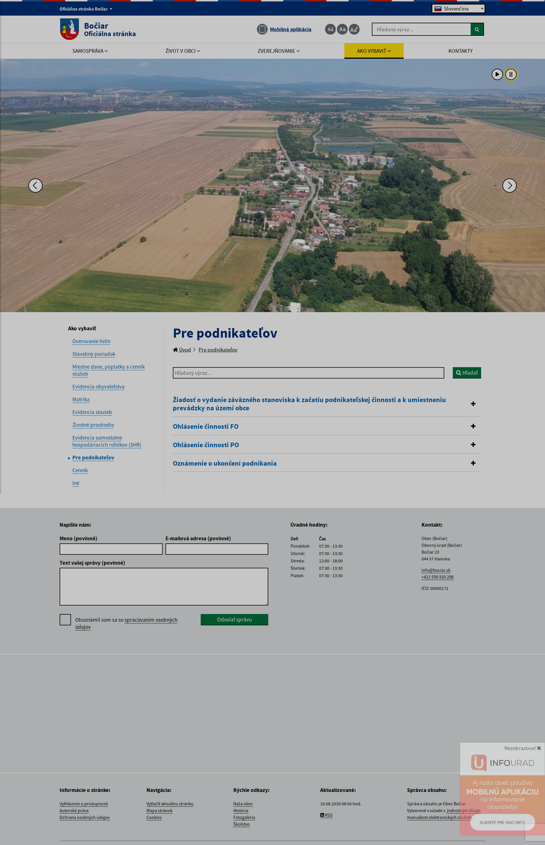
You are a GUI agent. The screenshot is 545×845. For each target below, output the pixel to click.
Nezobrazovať (520, 757)
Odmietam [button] (316, 837)
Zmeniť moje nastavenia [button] (272, 837)
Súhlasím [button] (228, 837)
